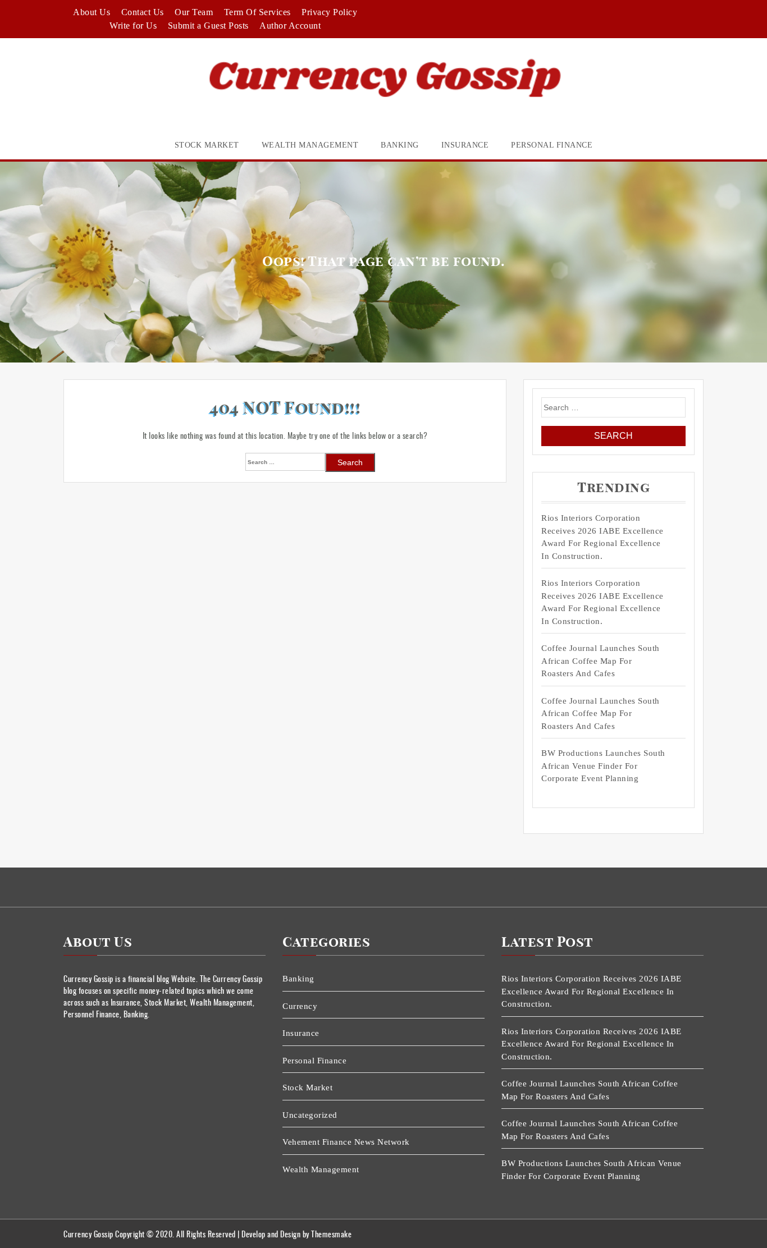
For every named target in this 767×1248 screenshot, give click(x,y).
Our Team (194, 12)
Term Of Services (257, 12)
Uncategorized (309, 1115)
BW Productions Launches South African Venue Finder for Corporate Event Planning (603, 766)
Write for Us (133, 25)
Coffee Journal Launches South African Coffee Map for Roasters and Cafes (600, 661)
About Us (91, 12)
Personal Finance (551, 145)
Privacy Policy (329, 12)
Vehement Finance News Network (346, 1141)
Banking (400, 145)
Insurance (465, 145)
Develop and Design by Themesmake (296, 1234)
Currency (299, 1006)
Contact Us (142, 12)
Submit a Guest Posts (208, 25)
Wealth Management (310, 145)
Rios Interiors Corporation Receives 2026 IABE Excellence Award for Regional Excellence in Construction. (602, 537)
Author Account (290, 25)
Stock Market (207, 145)
